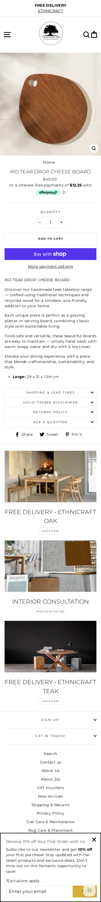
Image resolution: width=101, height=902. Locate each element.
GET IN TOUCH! (50, 736)
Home (49, 162)
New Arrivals (50, 796)
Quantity (50, 212)
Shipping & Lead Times (50, 392)
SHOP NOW (50, 531)
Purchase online (50, 611)
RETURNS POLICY (50, 412)
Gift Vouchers (50, 788)
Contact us (50, 762)
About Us (50, 770)
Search (50, 753)
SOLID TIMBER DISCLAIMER (50, 402)
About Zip (50, 779)
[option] (50, 8)
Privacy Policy (51, 813)
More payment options (50, 266)
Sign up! (50, 720)
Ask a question (50, 422)
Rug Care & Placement (50, 830)
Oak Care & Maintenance (50, 822)
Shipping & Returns (50, 805)
